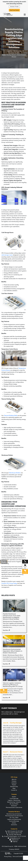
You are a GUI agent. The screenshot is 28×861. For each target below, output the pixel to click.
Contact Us (14, 790)
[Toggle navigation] (25, 14)
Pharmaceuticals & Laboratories (14, 807)
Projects (14, 784)
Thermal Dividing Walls (10, 415)
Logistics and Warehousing (14, 819)
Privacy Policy (7, 856)
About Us (14, 779)
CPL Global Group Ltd (7, 846)
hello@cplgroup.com (15, 838)
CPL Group (14, 777)
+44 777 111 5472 (22, 836)
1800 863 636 (17, 834)
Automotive (14, 805)
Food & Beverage (14, 798)
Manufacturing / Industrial (14, 802)
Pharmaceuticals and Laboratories (14, 815)
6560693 (17, 849)
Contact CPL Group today (9, 583)
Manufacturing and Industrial (14, 814)
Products (14, 781)
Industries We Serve (14, 811)
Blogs (14, 788)
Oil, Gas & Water (14, 804)
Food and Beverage (14, 821)
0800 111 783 (18, 833)
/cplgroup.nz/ (15, 839)
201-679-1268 (18, 831)
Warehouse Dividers (15, 472)
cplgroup (15, 841)
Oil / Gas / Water (14, 817)
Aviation (14, 796)
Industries (14, 783)
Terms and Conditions (18, 856)
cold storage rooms (7, 255)
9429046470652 (22, 846)
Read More (6, 630)
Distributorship (14, 786)
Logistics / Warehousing (14, 800)
